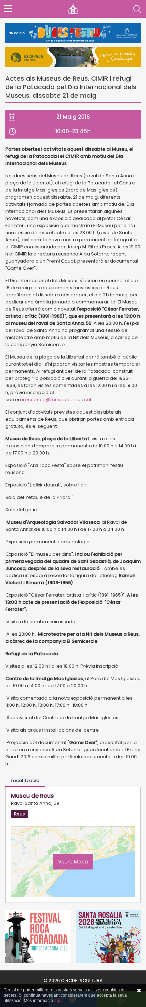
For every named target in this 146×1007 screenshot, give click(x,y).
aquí (58, 1000)
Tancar (139, 990)
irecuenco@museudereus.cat (56, 399)
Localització (25, 780)
